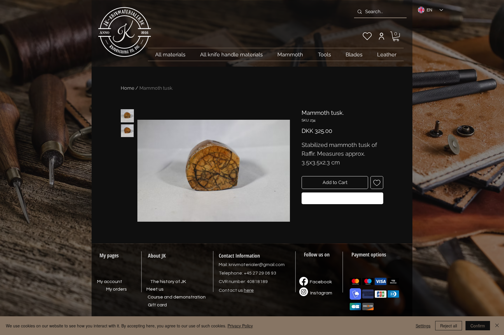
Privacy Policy (240, 326)
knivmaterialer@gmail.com (257, 264)
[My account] (381, 36)
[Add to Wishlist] (376, 182)
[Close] (497, 325)
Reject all (448, 326)
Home (127, 88)
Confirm (477, 326)
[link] (396, 36)
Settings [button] (423, 326)
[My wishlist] (367, 36)
